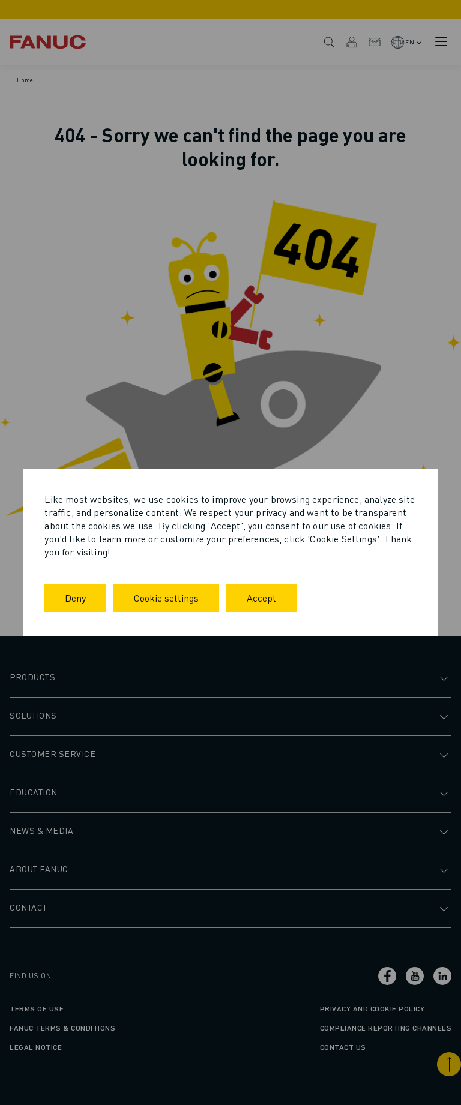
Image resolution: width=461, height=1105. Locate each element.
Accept (261, 597)
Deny (75, 597)
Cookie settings (166, 597)
